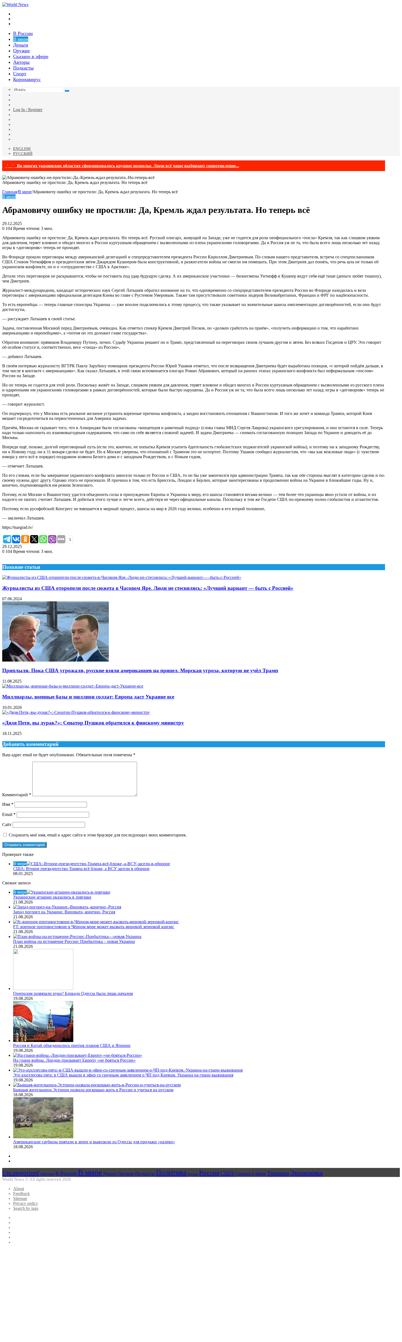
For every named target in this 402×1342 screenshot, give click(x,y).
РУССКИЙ (23, 153)
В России (23, 33)
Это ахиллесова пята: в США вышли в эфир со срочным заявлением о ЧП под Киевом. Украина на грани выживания (123, 1075)
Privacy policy (25, 1203)
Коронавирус (27, 79)
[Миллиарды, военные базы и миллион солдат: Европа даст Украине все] (72, 686)
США (227, 1173)
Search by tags (25, 1208)
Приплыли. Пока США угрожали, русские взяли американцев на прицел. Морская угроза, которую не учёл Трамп (140, 670)
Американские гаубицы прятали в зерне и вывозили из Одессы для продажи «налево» (94, 1141)
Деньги (20, 45)
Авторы (21, 62)
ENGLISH (22, 148)
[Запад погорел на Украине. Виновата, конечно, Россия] (67, 907)
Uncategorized (20, 1172)
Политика (171, 1172)
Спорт (19, 73)
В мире (20, 39)
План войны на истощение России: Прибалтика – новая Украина (74, 941)
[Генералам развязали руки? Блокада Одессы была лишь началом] (43, 988)
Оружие (21, 50)
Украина (278, 1173)
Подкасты (23, 68)
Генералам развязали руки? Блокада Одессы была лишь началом (73, 993)
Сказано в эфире (30, 56)
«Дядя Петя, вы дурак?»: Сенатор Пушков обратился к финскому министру (93, 723)
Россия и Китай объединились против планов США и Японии (71, 1045)
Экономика (306, 1172)
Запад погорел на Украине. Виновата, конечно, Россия (64, 912)
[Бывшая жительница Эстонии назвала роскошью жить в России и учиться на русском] (97, 1085)
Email (9, 814)
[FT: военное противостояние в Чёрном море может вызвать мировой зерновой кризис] (96, 921)
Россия (209, 1172)
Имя (7, 804)
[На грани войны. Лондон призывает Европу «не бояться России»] (77, 1055)
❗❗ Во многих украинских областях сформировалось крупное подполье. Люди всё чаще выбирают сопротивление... (122, 165)
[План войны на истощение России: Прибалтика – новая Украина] (77, 936)
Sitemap (20, 1198)
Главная (9, 191)
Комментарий (16, 794)
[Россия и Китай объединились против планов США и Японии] (43, 1040)
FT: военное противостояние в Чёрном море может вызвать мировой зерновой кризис (93, 926)
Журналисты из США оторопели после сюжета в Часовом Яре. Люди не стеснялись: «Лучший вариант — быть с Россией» (147, 588)
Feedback (21, 1193)
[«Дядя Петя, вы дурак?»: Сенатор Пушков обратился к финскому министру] (76, 712)
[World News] (15, 4)
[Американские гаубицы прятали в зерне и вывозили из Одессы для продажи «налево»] (43, 1137)
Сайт (6, 824)
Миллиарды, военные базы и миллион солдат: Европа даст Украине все (88, 697)
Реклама (193, 1174)
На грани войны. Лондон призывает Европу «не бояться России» (74, 1060)
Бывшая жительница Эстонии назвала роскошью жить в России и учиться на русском (93, 1089)
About (18, 1188)
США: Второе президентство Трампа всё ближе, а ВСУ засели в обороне (81, 868)
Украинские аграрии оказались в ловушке (52, 897)
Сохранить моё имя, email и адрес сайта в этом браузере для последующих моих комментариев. (98, 835)
